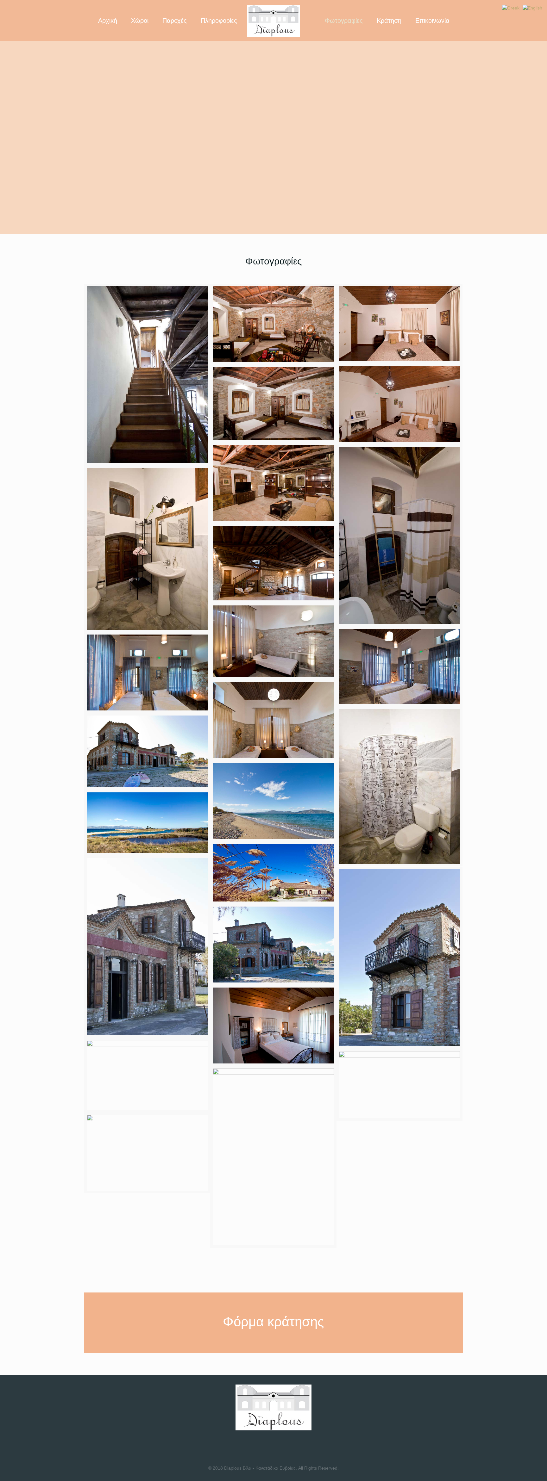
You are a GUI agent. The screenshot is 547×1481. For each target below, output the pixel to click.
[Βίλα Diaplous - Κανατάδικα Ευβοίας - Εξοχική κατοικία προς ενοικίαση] (273, 20)
